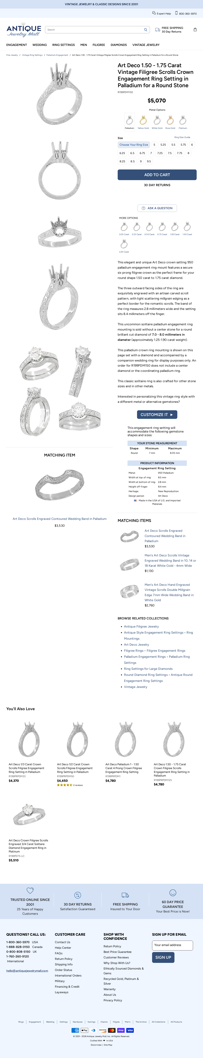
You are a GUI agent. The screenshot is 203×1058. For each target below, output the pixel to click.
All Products (176, 1022)
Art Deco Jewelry (136, 644)
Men (83, 45)
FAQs (58, 953)
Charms (104, 1022)
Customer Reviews (116, 957)
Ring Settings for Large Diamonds (148, 669)
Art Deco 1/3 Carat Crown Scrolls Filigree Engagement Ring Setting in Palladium (26, 768)
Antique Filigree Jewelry (141, 626)
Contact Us (62, 942)
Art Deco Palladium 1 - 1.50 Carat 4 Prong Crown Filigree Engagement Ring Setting (123, 768)
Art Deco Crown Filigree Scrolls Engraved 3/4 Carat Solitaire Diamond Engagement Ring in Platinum (28, 846)
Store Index (96, 1045)
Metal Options (157, 109)
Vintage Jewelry (146, 45)
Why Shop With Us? (117, 963)
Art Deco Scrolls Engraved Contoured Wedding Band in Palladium (60, 519)
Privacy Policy (113, 1000)
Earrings (91, 1022)
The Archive (141, 1022)
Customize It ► (157, 414)
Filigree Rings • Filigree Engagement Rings (154, 650)
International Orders (68, 975)
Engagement (16, 45)
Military (60, 981)
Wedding (40, 45)
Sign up (163, 957)
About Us (110, 995)
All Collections (158, 1022)
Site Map (108, 1045)
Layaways (61, 992)
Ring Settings (63, 45)
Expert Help (163, 13)
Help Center (63, 948)
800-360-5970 (187, 13)
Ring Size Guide (182, 137)
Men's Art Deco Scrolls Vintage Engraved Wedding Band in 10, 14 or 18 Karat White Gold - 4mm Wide (170, 560)
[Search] (145, 29)
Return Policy (63, 959)
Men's (127, 1022)
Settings (64, 1022)
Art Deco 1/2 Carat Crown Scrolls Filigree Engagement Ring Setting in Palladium (75, 768)
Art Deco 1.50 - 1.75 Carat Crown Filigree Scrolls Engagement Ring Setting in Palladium (172, 770)
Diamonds (119, 45)
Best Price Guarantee (118, 952)
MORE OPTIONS (128, 218)
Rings (21, 1022)
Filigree (99, 45)
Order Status (63, 970)
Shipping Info (64, 964)
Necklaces (77, 1022)
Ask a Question (159, 208)
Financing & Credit (67, 986)
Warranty (110, 989)
